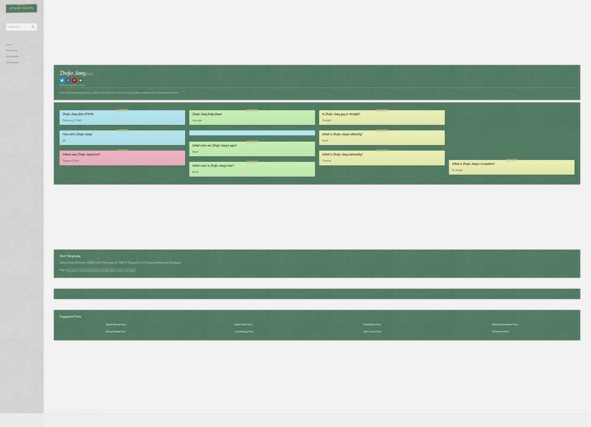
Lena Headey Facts (244, 331)
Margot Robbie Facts (116, 331)
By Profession (12, 62)
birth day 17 (72, 270)
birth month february (89, 270)
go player (130, 270)
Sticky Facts (21, 8)
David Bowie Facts (372, 324)
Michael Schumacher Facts (505, 324)
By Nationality (12, 56)
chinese (120, 270)
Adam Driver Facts (244, 324)
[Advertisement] (21, 118)
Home (8, 44)
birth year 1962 (107, 270)
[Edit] (89, 74)
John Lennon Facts (372, 331)
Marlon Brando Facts (116, 324)
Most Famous (12, 50)
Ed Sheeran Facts (500, 331)
